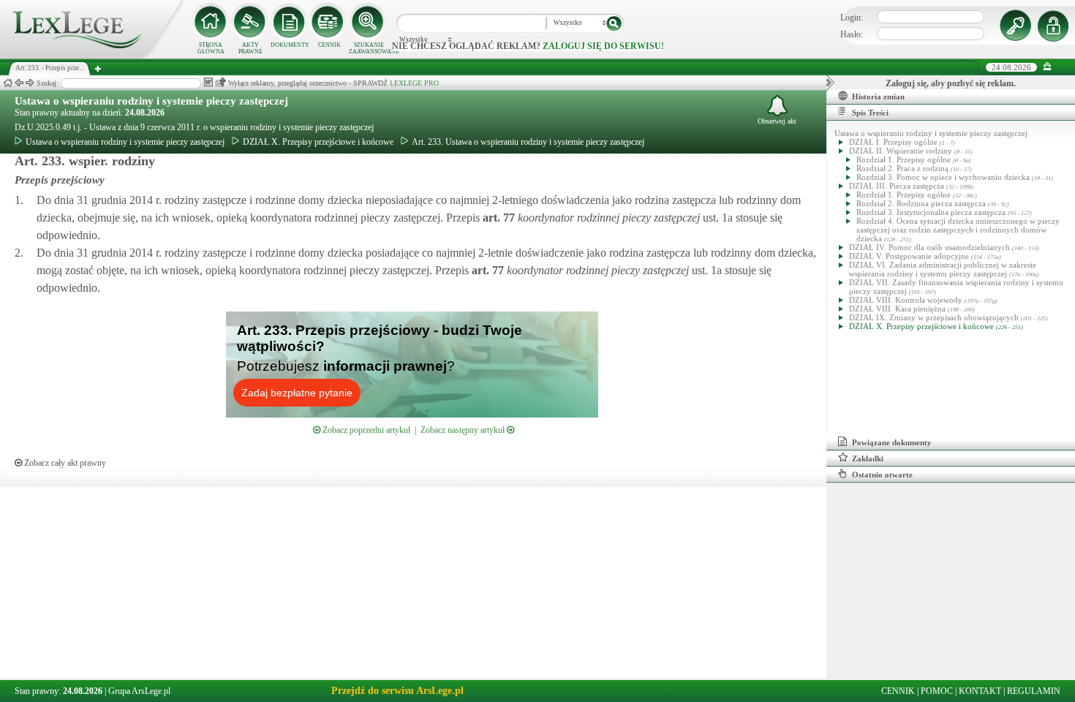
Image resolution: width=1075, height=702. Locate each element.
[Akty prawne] (250, 22)
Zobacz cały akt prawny (64, 463)
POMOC (937, 691)
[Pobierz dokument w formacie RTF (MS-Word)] (208, 82)
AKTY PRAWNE (250, 48)
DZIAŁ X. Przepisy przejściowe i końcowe (318, 142)
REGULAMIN (1033, 691)
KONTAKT (980, 691)
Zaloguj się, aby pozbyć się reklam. (951, 83)
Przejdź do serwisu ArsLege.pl (397, 690)
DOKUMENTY (290, 45)
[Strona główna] (91, 55)
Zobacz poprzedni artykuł (365, 430)
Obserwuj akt (777, 121)
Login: (851, 17)
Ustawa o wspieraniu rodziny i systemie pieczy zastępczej (151, 101)
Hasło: (851, 34)
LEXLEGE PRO (414, 83)
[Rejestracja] (1055, 25)
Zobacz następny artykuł (463, 430)
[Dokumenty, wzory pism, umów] (289, 22)
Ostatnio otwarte (882, 474)
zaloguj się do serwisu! (603, 46)
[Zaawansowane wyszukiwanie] (368, 22)
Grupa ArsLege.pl (139, 691)
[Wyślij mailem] (220, 82)
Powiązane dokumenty (892, 442)
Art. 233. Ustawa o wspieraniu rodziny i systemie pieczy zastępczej (528, 142)
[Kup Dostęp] (329, 22)
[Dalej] (30, 83)
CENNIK (329, 45)
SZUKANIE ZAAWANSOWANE (368, 48)
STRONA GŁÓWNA (211, 48)
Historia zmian (878, 96)
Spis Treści (870, 112)
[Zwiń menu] (1047, 67)
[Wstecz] (19, 83)
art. (497, 217)
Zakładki (867, 458)
